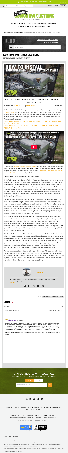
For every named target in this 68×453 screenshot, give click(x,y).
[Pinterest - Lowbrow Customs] (42, 399)
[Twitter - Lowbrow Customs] (38, 399)
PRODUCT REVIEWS (49, 418)
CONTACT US (15, 415)
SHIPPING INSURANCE (25, 420)
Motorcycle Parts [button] (18, 23)
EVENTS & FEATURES (51, 42)
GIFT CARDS (30, 410)
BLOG (38, 410)
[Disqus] (34, 339)
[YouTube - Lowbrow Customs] (34, 399)
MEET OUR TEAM (49, 415)
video (61, 296)
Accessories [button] (40, 26)
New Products (42, 23)
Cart (64, 5)
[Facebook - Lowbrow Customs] (29, 286)
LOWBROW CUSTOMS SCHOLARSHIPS (21, 418)
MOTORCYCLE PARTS (12, 407)
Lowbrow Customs (12, 436)
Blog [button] (49, 26)
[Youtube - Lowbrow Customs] (38, 286)
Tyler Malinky (19, 106)
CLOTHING (46, 407)
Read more (13, 282)
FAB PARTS (37, 407)
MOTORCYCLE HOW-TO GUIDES (47, 40)
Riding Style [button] (31, 23)
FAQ (23, 415)
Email (30, 380)
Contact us (63, 2)
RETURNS (30, 415)
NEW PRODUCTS (26, 407)
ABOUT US (38, 415)
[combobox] (19, 6)
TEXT (38, 380)
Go (50, 385)
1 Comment (30, 106)
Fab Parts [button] (52, 23)
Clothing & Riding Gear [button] (25, 26)
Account (56, 5)
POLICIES (37, 420)
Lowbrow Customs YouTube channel (25, 166)
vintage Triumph (9, 112)
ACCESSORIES (56, 407)
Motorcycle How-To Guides (15, 32)
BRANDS (38, 418)
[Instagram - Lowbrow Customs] (34, 286)
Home (4, 32)
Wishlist (50, 5)
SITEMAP (45, 420)
